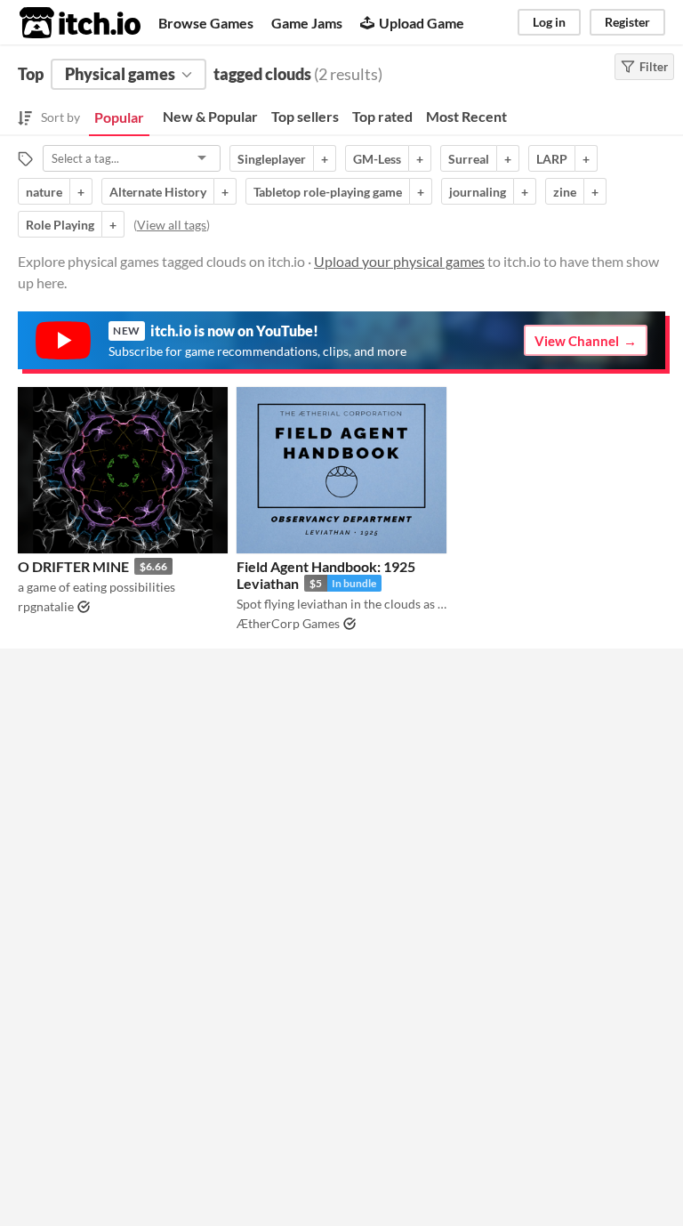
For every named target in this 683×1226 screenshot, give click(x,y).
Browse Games (205, 22)
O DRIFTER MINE (73, 566)
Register (627, 21)
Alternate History (157, 191)
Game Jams (306, 22)
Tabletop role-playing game (327, 191)
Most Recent (466, 116)
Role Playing (60, 224)
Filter (653, 67)
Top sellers (305, 116)
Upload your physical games (399, 261)
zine (564, 191)
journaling (477, 191)
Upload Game (421, 22)
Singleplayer (271, 158)
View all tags (171, 224)
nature (44, 191)
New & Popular (210, 116)
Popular (119, 117)
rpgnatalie (46, 606)
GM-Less (377, 158)
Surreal (468, 158)
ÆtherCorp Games (288, 623)
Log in (549, 21)
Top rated (382, 116)
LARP (551, 158)
